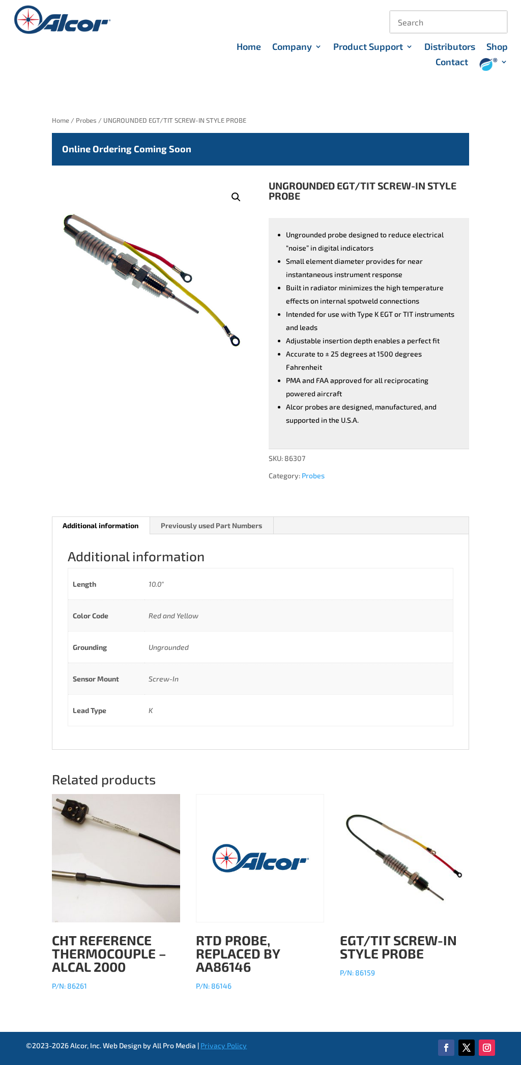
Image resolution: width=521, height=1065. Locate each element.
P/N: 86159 (398, 954)
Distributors (449, 47)
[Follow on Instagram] (487, 1048)
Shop (497, 47)
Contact (452, 62)
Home (249, 47)
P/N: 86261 (109, 961)
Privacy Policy (223, 1045)
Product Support (368, 47)
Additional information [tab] (100, 525)
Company (292, 47)
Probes (86, 120)
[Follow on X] (466, 1048)
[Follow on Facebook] (446, 1048)
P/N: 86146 (238, 961)
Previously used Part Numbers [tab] (211, 525)
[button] (236, 197)
